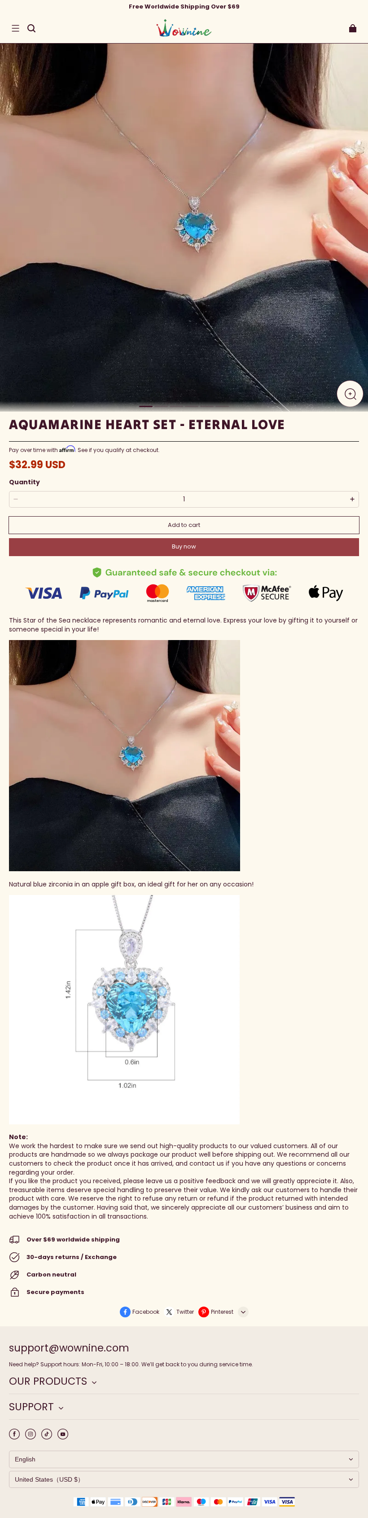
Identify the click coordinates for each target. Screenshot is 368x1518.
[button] (15, 28)
